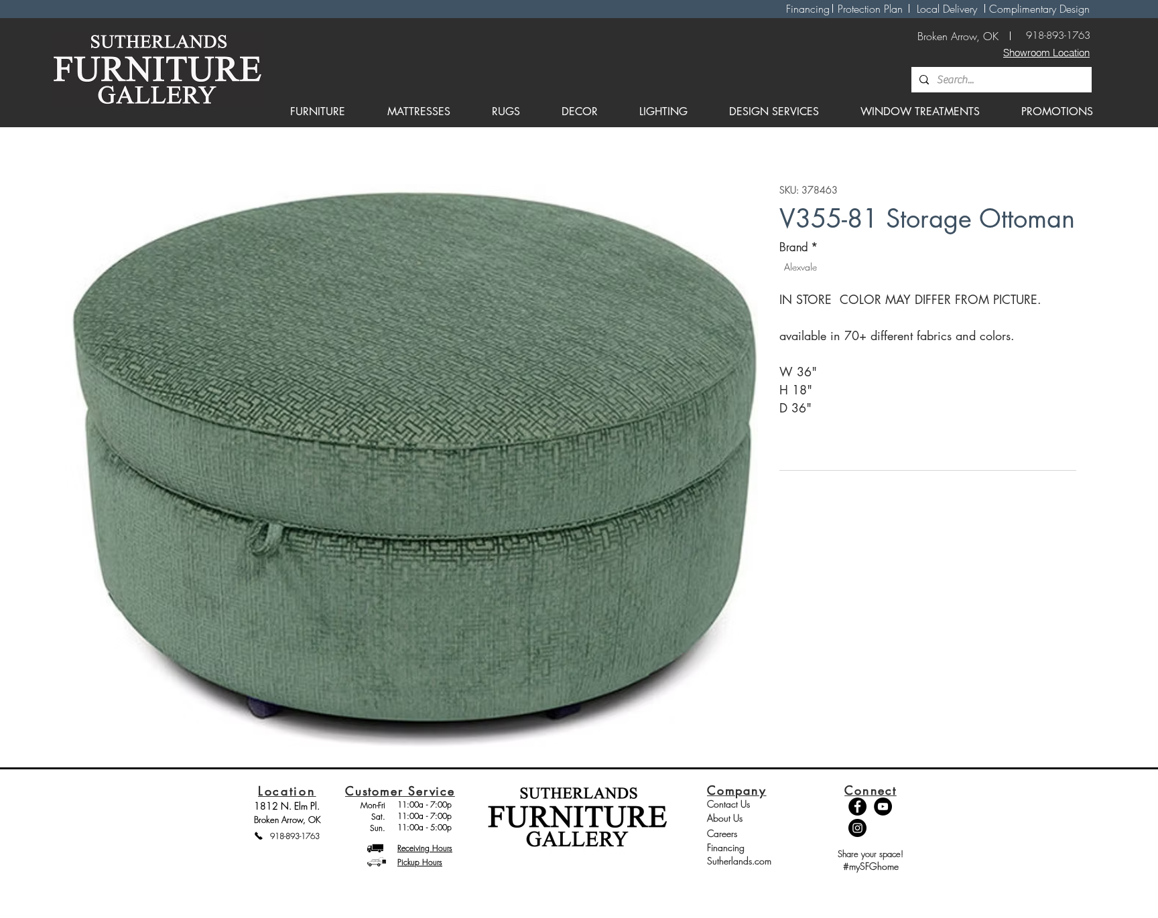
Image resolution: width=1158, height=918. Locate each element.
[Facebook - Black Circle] (857, 806)
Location (287, 791)
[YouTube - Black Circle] (883, 806)
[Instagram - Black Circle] (857, 828)
